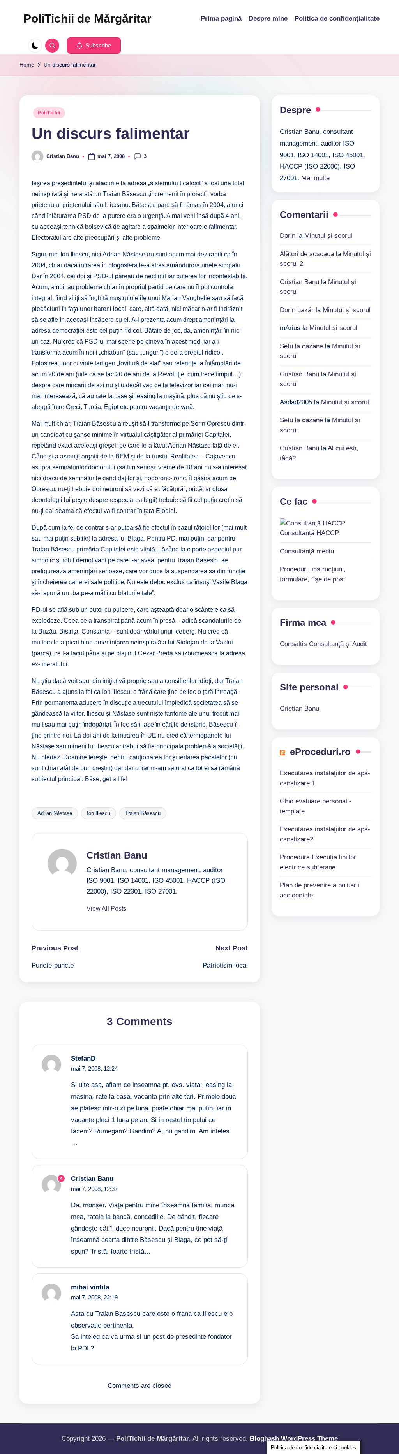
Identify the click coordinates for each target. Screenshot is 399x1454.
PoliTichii (49, 113)
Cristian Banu (117, 855)
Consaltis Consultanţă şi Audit (323, 644)
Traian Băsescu (143, 813)
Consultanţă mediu (307, 551)
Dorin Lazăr (297, 310)
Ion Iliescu (98, 813)
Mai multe (315, 178)
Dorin (287, 235)
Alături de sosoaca (307, 254)
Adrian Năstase (54, 813)
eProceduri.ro (320, 751)
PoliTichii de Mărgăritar (87, 18)
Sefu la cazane (301, 346)
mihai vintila (90, 1287)
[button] (94, 45)
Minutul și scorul (328, 235)
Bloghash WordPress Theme (294, 1438)
